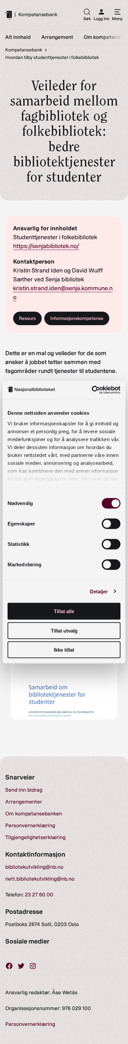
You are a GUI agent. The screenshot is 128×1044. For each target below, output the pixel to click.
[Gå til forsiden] (8, 14)
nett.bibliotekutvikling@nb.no (40, 879)
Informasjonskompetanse (76, 318)
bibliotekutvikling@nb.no (34, 867)
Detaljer (99, 591)
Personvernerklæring (30, 825)
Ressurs (27, 318)
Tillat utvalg (64, 630)
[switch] (111, 524)
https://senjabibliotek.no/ (46, 246)
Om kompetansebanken (33, 813)
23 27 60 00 (39, 894)
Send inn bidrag (23, 790)
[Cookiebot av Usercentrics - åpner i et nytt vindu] (92, 389)
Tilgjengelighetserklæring (35, 837)
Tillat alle (64, 611)
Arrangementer (23, 802)
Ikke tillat (64, 650)
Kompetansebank (37, 14)
